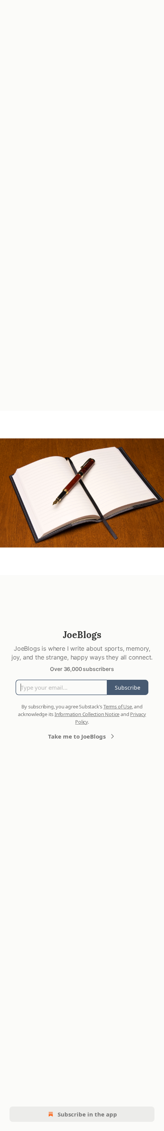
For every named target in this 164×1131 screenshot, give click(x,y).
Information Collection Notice (87, 714)
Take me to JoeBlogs (77, 736)
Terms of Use (117, 706)
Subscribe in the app (87, 1114)
